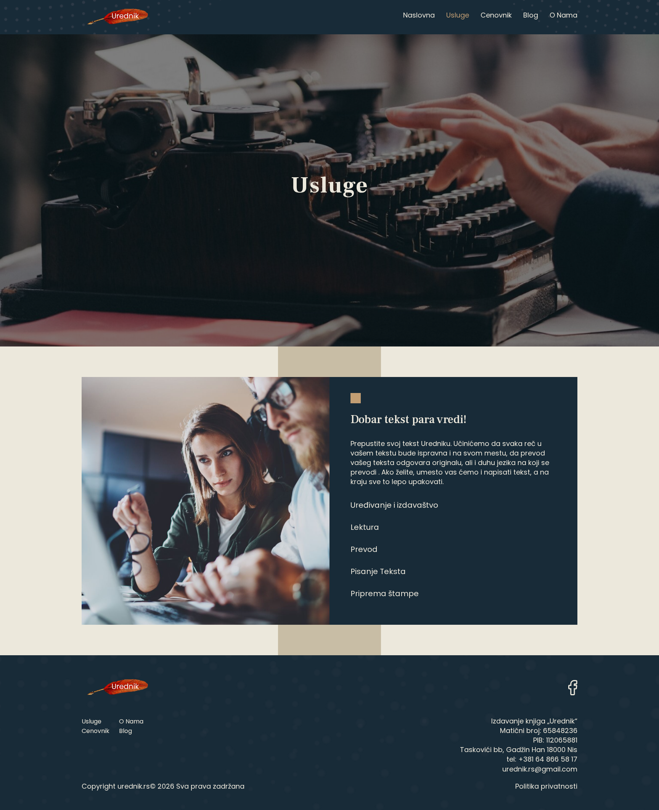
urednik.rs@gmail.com (539, 769)
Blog (125, 731)
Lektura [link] (364, 527)
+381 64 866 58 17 (547, 759)
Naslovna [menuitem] (419, 15)
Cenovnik (95, 731)
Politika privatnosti (546, 786)
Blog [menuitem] (530, 15)
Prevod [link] (364, 549)
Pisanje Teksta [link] (378, 571)
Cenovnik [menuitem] (496, 15)
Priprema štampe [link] (384, 593)
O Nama (131, 721)
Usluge (91, 721)
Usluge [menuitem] (457, 15)
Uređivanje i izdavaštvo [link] (394, 505)
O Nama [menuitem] (563, 15)
